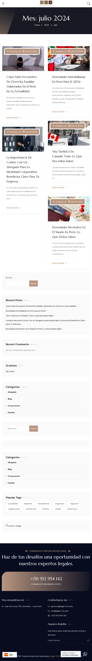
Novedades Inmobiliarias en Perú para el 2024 (26, 311)
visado (58, 509)
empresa (28, 503)
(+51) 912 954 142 (58, 615)
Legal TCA (54, 656)
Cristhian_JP (15, 51)
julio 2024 (10, 371)
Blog (10, 399)
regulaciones (14, 509)
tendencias (31, 509)
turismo (45, 509)
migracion (59, 503)
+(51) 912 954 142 (46, 578)
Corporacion (14, 405)
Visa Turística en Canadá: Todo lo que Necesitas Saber (67, 156)
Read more (12, 118)
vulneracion (72, 509)
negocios (74, 503)
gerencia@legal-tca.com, (62, 606)
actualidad (13, 503)
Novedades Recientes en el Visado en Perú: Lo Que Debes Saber (68, 232)
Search (34, 428)
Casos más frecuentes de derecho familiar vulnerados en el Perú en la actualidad (41, 306)
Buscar (9, 277)
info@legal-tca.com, (60, 611)
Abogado (12, 392)
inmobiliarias (43, 503)
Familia (11, 412)
